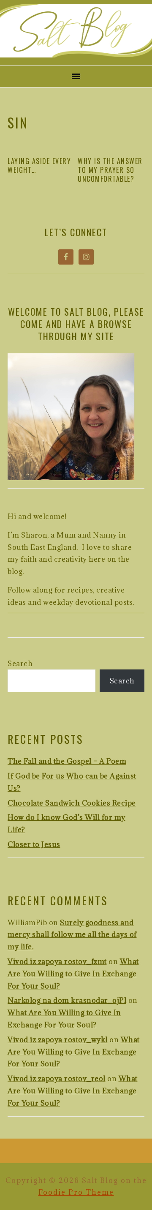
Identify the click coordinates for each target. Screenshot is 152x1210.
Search (20, 663)
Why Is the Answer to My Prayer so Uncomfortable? (110, 170)
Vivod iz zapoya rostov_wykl (58, 1039)
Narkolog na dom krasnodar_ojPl (67, 1000)
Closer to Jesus (34, 844)
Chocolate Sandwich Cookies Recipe (72, 803)
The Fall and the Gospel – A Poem (67, 761)
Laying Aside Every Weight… (39, 165)
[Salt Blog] (76, 54)
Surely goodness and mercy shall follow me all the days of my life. (72, 935)
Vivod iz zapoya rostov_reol (57, 1078)
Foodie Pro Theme (76, 1192)
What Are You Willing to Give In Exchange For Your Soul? (73, 974)
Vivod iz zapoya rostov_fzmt (57, 961)
